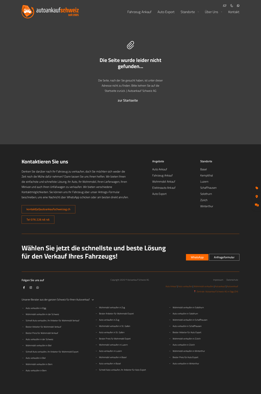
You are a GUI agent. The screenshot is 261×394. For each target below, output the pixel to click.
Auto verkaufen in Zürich (184, 345)
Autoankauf (220, 286)
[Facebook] (24, 287)
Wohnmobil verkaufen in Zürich (187, 339)
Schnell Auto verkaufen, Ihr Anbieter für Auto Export (122, 370)
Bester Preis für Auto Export (185, 357)
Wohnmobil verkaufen (203, 286)
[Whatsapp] (37, 287)
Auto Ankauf (159, 169)
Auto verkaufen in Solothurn (185, 313)
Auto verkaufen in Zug (109, 320)
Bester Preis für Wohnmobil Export (115, 339)
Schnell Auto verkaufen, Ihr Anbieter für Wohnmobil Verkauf (52, 320)
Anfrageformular (224, 257)
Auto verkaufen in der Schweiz (39, 339)
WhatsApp (197, 257)
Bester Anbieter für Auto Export (187, 332)
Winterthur (206, 206)
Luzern (204, 181)
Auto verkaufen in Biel (36, 358)
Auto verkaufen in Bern (36, 370)
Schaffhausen (208, 187)
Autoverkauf (232, 286)
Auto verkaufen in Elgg (36, 308)
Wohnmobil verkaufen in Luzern (113, 345)
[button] (130, 299)
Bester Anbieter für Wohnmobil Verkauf (43, 327)
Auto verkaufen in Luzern (110, 351)
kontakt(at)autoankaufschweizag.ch (48, 209)
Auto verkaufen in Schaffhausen (187, 326)
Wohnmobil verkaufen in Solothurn (188, 307)
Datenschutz (232, 280)
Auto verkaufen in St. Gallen (111, 332)
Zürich (204, 200)
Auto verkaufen (185, 286)
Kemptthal (206, 175)
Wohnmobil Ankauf (163, 181)
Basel (203, 169)
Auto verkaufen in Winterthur (186, 363)
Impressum (218, 280)
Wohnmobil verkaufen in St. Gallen (114, 326)
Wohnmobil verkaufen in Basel (112, 357)
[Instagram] (30, 287)
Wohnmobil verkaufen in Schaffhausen (190, 320)
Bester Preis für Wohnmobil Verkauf (42, 333)
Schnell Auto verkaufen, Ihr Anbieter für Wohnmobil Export (52, 352)
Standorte (188, 12)
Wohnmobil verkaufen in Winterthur (189, 351)
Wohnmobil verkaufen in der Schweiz (42, 314)
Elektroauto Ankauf (163, 187)
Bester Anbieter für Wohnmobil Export (116, 313)
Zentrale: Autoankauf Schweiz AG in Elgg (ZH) (217, 291)
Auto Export (166, 12)
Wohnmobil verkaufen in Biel (38, 345)
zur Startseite (128, 100)
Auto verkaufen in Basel (110, 363)
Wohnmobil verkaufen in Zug (112, 307)
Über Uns (211, 12)
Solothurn (206, 193)
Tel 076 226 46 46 (38, 219)
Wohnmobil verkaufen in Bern (39, 364)
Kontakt (233, 12)
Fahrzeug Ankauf (139, 12)
